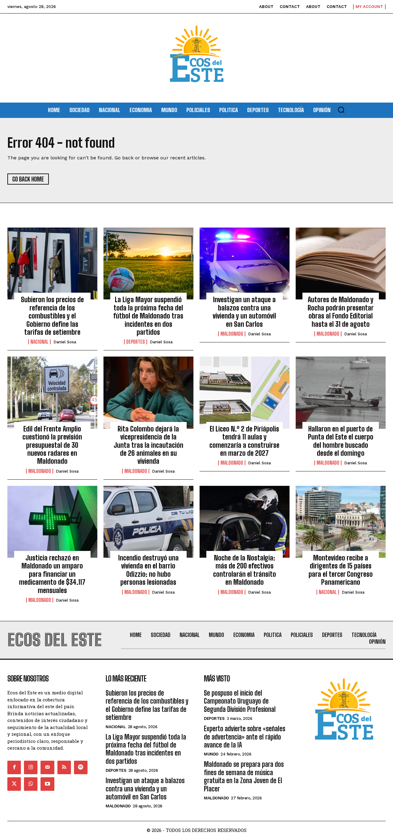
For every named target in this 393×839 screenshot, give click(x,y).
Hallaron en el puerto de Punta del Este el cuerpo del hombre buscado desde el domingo (340, 441)
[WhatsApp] (30, 784)
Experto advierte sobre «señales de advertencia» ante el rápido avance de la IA (244, 736)
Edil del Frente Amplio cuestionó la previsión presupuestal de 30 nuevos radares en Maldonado (52, 445)
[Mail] (47, 767)
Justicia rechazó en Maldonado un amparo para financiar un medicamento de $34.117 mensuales (52, 574)
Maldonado (231, 333)
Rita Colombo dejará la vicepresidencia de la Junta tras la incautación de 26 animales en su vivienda (148, 445)
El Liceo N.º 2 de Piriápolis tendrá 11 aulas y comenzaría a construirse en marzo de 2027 (244, 441)
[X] (14, 784)
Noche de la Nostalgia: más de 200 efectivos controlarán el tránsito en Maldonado (244, 570)
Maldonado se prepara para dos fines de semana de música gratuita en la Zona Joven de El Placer (244, 776)
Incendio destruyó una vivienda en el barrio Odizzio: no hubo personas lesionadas (148, 570)
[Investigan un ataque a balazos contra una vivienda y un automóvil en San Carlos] (245, 263)
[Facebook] (14, 767)
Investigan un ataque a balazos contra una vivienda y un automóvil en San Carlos (244, 311)
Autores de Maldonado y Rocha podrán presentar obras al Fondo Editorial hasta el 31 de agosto (341, 311)
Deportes (135, 341)
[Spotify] (81, 767)
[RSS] (64, 767)
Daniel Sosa (64, 342)
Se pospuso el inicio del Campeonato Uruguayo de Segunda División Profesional (240, 701)
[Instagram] (30, 767)
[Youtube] (47, 784)
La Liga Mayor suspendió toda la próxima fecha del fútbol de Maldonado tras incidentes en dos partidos (148, 315)
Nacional (39, 341)
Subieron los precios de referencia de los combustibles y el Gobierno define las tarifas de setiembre (52, 315)
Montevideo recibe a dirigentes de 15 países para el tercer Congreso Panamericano (341, 570)
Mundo (211, 754)
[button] (341, 109)
